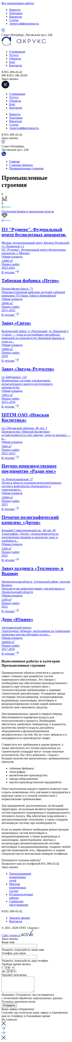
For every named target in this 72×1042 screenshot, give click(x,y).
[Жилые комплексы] (36, 207)
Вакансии (15, 16)
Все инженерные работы (18, 3)
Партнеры (15, 13)
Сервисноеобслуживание (18, 903)
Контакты (15, 65)
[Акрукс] (24, 45)
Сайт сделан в (11, 935)
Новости (15, 9)
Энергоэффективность (24, 23)
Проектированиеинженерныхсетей (20, 877)
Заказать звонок (19, 917)
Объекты (15, 58)
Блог (12, 62)
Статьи (13, 20)
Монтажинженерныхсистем (17, 887)
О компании (17, 51)
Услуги (13, 55)
